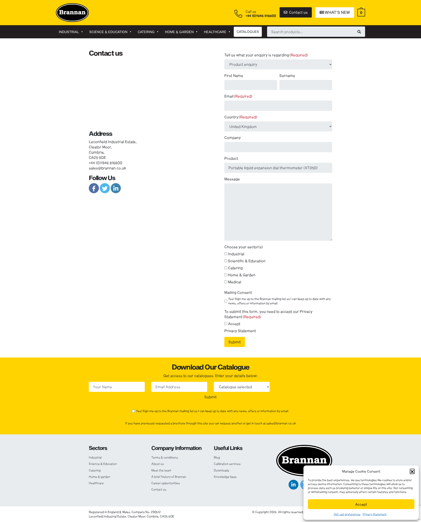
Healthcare (215, 32)
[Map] (148, 92)
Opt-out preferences (347, 514)
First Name (233, 75)
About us (157, 463)
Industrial (69, 32)
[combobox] (316, 32)
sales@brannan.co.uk (107, 168)
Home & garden (179, 32)
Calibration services (227, 463)
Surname (287, 75)
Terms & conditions (164, 457)
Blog (217, 457)
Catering (146, 32)
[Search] (359, 32)
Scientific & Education (247, 261)
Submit (234, 342)
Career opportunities (165, 483)
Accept (361, 504)
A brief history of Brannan (168, 476)
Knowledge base (225, 476)
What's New (337, 12)
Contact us (298, 12)
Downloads (221, 470)
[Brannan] (72, 12)
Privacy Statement (375, 514)
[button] (412, 471)
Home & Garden (241, 275)
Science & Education (108, 32)
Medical (234, 282)
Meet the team (161, 470)
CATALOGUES (248, 32)
